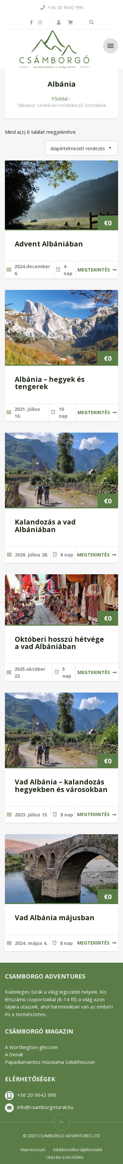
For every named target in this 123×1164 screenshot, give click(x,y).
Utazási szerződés (65, 1157)
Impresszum (33, 1149)
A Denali (14, 1054)
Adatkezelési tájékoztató (77, 1149)
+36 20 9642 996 (36, 1095)
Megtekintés (93, 270)
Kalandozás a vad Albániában (45, 525)
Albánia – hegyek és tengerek (50, 383)
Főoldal (59, 98)
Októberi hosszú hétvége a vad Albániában (59, 643)
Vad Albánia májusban (54, 917)
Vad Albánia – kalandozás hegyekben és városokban (61, 785)
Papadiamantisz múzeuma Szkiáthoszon (50, 1062)
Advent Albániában (49, 243)
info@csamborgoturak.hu (45, 1107)
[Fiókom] (59, 22)
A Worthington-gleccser (31, 1047)
